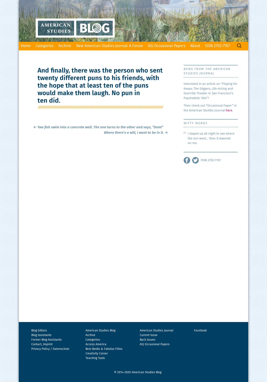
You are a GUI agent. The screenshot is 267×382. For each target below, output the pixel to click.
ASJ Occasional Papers (166, 46)
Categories (44, 46)
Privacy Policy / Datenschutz (50, 349)
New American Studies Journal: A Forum (109, 46)
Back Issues (147, 339)
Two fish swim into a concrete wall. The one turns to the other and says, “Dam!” (98, 127)
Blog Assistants (41, 335)
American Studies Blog (100, 330)
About (195, 46)
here (229, 110)
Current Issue (148, 335)
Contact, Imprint (42, 344)
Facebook (200, 330)
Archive (64, 46)
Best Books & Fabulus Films (104, 349)
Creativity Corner (97, 353)
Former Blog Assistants (46, 339)
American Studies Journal (156, 330)
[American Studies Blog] (133, 21)
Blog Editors (39, 330)
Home (26, 46)
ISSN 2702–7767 (217, 46)
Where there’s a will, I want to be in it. (136, 133)
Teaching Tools (95, 358)
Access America (96, 344)
